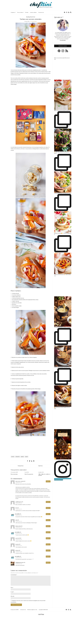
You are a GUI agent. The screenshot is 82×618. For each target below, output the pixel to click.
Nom (12, 587)
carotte (12, 456)
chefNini (18, 513)
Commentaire (14, 574)
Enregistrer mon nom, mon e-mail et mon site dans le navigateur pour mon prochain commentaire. (28, 601)
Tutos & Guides (20, 12)
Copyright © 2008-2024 (43, 609)
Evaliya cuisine (18, 526)
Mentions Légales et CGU (32, 609)
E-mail (12, 591)
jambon (22, 456)
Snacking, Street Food (30, 16)
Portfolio (26, 12)
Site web (12, 596)
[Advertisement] (30, 95)
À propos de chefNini (15, 609)
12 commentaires (33, 21)
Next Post (40, 465)
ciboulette (18, 456)
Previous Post (20, 465)
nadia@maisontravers (19, 562)
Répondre (48, 481)
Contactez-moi (41, 12)
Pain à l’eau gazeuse (29, 474)
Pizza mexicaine (14, 474)
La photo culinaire (33, 12)
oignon (26, 456)
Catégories (13, 12)
